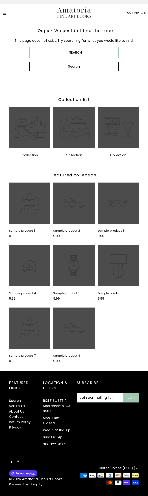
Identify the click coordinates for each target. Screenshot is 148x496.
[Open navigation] (12, 13)
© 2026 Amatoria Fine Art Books (36, 479)
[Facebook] (11, 462)
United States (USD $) (117, 468)
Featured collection (74, 175)
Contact (16, 416)
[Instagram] (18, 462)
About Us (16, 411)
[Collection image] (29, 147)
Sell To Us (17, 406)
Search (15, 400)
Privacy (15, 427)
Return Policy (20, 422)
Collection (30, 155)
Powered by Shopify (25, 484)
